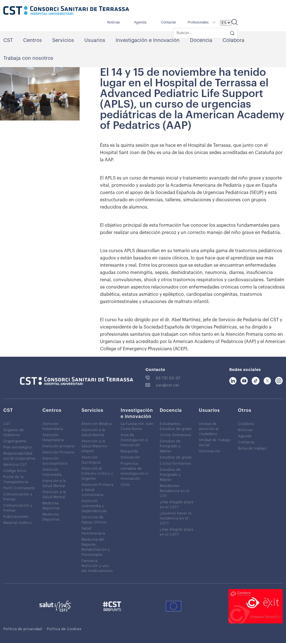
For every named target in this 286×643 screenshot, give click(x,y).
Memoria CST (15, 464)
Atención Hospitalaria (53, 437)
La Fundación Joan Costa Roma (137, 426)
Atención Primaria (58, 452)
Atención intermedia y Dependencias (94, 506)
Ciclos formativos (175, 435)
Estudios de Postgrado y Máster (170, 446)
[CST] (66, 11)
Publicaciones (15, 516)
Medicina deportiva (50, 506)
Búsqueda (129, 451)
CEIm (125, 484)
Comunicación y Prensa (17, 497)
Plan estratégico (17, 447)
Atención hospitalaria (52, 426)
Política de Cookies (64, 629)
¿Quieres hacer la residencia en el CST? (175, 518)
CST (8, 40)
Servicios (63, 40)
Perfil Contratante (19, 488)
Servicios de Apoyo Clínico (94, 520)
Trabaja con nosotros (28, 58)
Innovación (130, 457)
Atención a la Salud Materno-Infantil (95, 446)
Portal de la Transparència (15, 479)
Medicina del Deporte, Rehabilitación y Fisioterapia (96, 547)
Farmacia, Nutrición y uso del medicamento (97, 566)
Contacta (246, 442)
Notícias (113, 22)
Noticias (245, 430)
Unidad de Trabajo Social (215, 442)
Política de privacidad (22, 629)
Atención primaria (58, 446)
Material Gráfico (17, 522)
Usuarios (94, 40)
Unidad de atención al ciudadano (209, 429)
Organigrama (14, 441)
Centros (32, 40)
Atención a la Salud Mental (54, 483)
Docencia (201, 40)
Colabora (233, 40)
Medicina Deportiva (50, 517)
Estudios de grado (176, 429)
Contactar (168, 22)
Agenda (140, 22)
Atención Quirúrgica (91, 460)
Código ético (15, 470)
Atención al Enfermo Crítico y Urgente (97, 473)
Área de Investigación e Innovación (134, 440)
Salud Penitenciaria (93, 531)
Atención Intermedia (52, 472)
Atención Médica (97, 423)
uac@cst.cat (167, 385)
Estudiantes (170, 423)
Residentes (170, 486)
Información (209, 451)
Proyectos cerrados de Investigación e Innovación (134, 471)
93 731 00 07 (168, 378)
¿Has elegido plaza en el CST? (176, 504)
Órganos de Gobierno (13, 432)
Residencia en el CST (174, 493)
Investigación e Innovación (148, 40)
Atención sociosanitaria (54, 461)
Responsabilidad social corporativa (19, 456)
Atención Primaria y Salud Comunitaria (97, 490)
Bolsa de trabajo (252, 448)
